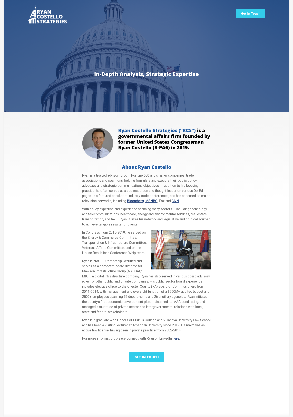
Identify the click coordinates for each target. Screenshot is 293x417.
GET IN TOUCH (146, 357)
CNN (175, 201)
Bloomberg (135, 201)
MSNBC (151, 201)
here (176, 338)
